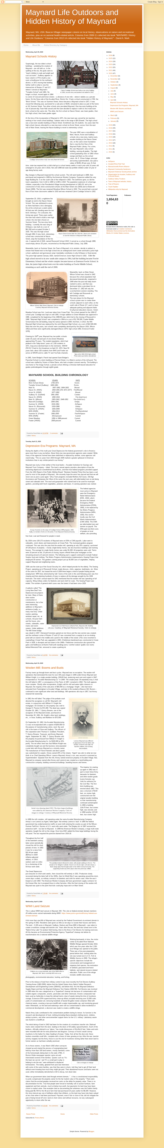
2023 (111, 64)
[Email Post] (61, 433)
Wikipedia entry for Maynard (118, 189)
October (113, 82)
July (112, 91)
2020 (111, 73)
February (113, 118)
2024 (111, 61)
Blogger (91, 1131)
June (112, 94)
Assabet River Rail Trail (116, 164)
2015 (111, 137)
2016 (111, 134)
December (114, 76)
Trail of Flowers (113, 184)
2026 (111, 55)
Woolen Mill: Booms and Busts (45, 667)
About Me (36, 45)
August (113, 88)
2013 (111, 143)
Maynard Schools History (41, 56)
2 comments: (54, 433)
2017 (111, 131)
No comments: (54, 655)
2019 (111, 125)
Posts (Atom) (39, 1118)
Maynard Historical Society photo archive (122, 172)
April (112, 100)
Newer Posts (30, 1114)
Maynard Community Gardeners (119, 169)
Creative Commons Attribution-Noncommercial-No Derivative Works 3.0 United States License (120, 231)
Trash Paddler (113, 187)
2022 (111, 67)
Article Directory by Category (55, 45)
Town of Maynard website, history (119, 181)
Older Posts (94, 1114)
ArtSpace (111, 161)
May (112, 97)
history (34, 435)
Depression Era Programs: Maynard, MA (51, 445)
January (113, 121)
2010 (111, 152)
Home (26, 45)
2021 (111, 70)
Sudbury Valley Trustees (116, 179)
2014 (111, 140)
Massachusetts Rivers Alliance (118, 166)
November (114, 79)
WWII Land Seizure (38, 906)
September (114, 85)
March (112, 115)
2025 (111, 58)
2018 (111, 128)
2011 (111, 149)
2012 (111, 146)
